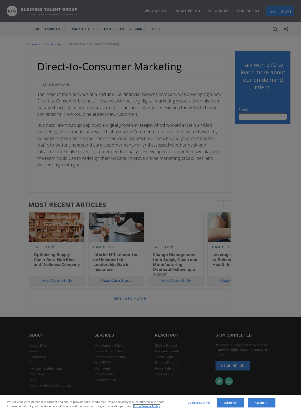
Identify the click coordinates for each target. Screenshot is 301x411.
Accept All (261, 403)
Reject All (230, 403)
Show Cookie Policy (146, 406)
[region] (150, 403)
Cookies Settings (199, 403)
